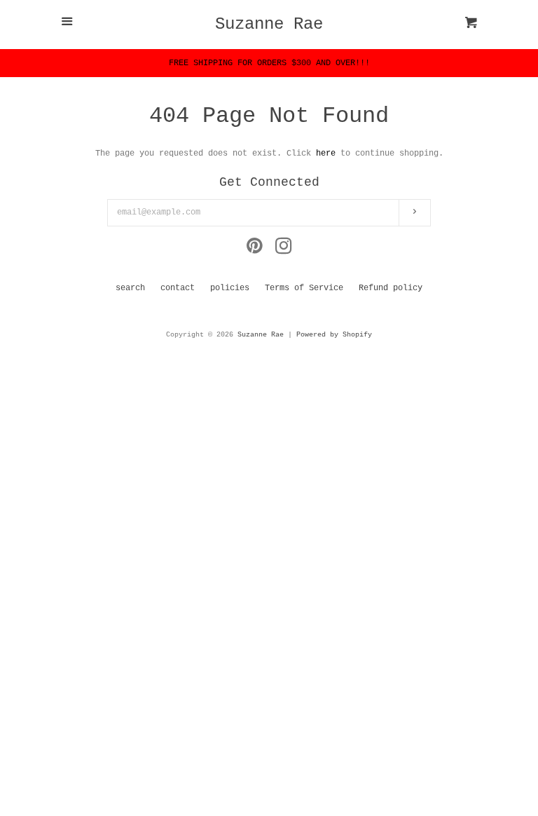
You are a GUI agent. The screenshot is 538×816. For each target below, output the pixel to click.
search (130, 288)
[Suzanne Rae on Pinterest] (254, 250)
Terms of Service (304, 288)
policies (229, 288)
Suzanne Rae (269, 24)
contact (177, 288)
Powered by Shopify (334, 335)
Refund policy (390, 288)
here (326, 153)
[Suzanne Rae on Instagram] (283, 250)
